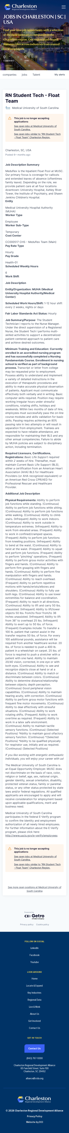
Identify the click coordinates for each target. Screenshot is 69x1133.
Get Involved (34, 1021)
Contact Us (34, 1028)
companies (9, 74)
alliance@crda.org (34, 1078)
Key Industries (34, 992)
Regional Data (34, 999)
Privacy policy (26, 924)
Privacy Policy (34, 1116)
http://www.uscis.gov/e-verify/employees (31, 835)
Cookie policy (42, 924)
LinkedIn (34, 948)
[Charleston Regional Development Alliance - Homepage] (20, 7)
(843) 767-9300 (34, 1058)
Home (35, 978)
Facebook (35, 955)
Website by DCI (34, 1122)
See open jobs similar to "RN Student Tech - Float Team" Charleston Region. (37, 136)
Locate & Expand (34, 985)
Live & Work (34, 1007)
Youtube (34, 962)
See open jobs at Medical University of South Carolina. (35, 128)
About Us (34, 1014)
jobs (24, 74)
